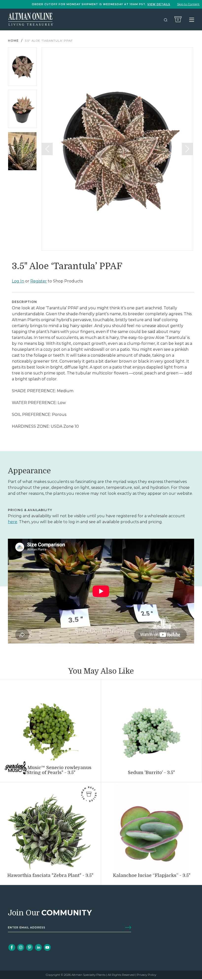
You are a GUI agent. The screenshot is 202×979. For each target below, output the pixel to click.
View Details (158, 4)
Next (187, 149)
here (12, 521)
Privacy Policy (146, 975)
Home (13, 40)
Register (38, 281)
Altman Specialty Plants (88, 975)
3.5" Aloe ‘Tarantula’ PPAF (49, 40)
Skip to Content (188, 4)
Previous (47, 149)
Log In (18, 281)
